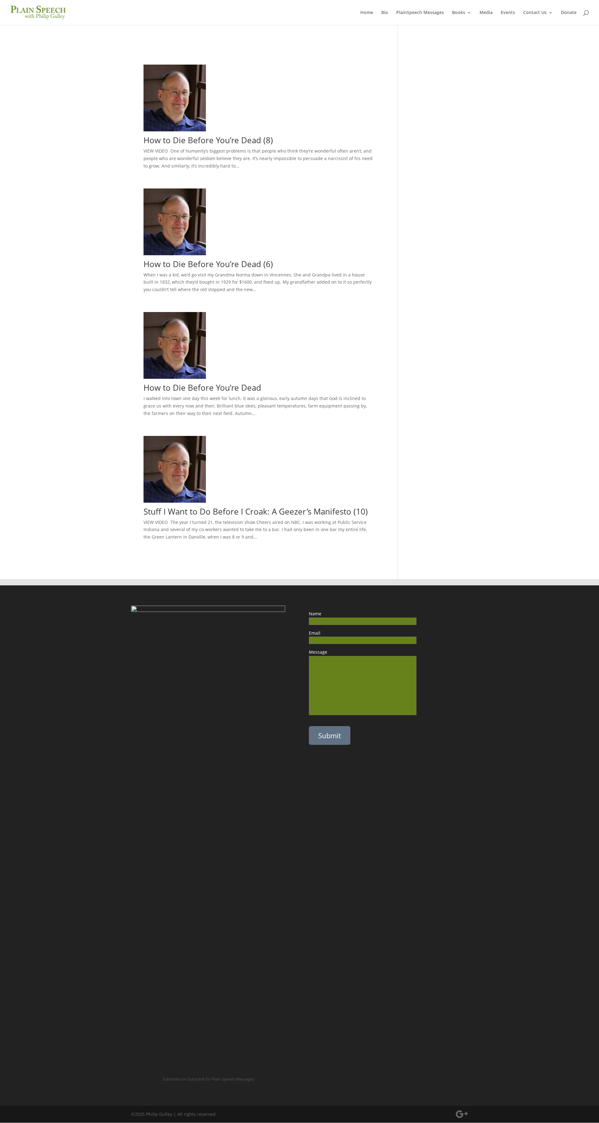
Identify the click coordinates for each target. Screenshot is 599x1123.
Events (508, 12)
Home (366, 12)
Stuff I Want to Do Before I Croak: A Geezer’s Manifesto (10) (256, 511)
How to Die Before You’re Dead (208, 387)
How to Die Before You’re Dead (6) (210, 264)
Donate (569, 12)
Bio (384, 12)
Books (458, 12)
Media (486, 12)
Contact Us (535, 12)
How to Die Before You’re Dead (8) (208, 140)
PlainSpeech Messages (420, 12)
